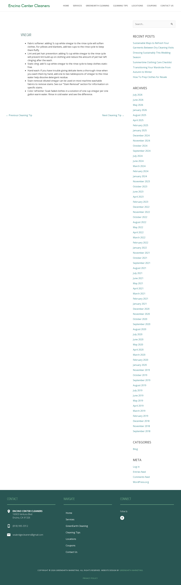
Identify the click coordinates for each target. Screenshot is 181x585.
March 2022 (139, 237)
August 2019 (139, 385)
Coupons (152, 5)
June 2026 (138, 99)
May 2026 (138, 104)
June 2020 (138, 339)
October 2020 (140, 319)
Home (66, 5)
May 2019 (138, 400)
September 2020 (141, 324)
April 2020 (138, 349)
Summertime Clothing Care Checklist (152, 62)
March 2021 (139, 293)
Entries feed (139, 471)
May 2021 (138, 283)
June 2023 (138, 191)
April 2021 (138, 288)
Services (77, 5)
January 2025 (140, 130)
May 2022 (138, 227)
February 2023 (140, 201)
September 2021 (141, 263)
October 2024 (140, 145)
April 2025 (138, 120)
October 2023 (140, 186)
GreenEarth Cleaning (97, 5)
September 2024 (141, 150)
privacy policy (90, 578)
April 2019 (138, 405)
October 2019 (140, 375)
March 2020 (139, 354)
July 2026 (137, 94)
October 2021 (140, 257)
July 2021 (137, 273)
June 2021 (138, 278)
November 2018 (141, 426)
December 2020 (141, 308)
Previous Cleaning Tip (19, 115)
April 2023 (138, 196)
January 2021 (140, 303)
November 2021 (141, 252)
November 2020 (141, 314)
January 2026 (140, 110)
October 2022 (140, 217)
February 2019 (140, 415)
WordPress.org (141, 482)
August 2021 (139, 268)
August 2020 (139, 329)
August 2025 (139, 115)
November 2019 (141, 370)
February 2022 (140, 242)
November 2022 (141, 212)
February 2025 (140, 125)
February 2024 (140, 171)
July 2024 (137, 155)
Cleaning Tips (120, 5)
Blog (135, 449)
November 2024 (141, 140)
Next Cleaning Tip (113, 115)
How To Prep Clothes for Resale (150, 77)
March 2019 (139, 410)
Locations (137, 5)
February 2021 (140, 298)
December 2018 (141, 421)
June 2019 (138, 395)
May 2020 (138, 344)
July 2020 (137, 334)
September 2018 (141, 431)
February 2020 (140, 359)
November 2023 (141, 181)
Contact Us (166, 5)
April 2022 (138, 232)
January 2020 (140, 364)
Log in (136, 466)
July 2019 (137, 390)
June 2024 (138, 161)
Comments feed (141, 477)
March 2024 (139, 166)
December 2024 (141, 135)
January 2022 (140, 247)
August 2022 (139, 222)
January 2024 (140, 176)
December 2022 (141, 206)
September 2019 (141, 380)
